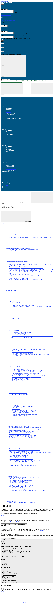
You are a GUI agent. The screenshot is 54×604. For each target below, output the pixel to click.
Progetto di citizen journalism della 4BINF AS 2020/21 (21, 432)
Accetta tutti (22, 524)
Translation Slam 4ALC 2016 (18, 334)
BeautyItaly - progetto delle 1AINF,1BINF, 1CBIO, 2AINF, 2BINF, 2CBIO (26, 279)
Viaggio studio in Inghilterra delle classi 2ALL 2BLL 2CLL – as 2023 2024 (26, 477)
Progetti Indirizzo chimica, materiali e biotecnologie (17, 261)
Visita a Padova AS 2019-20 (18, 304)
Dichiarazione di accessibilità (9, 575)
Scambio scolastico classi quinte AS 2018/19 (19, 482)
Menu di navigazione (26, 221)
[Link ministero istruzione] (7, 2)
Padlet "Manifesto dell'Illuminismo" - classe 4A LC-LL (24, 410)
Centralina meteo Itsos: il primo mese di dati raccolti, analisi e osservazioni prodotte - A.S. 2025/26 (31, 269)
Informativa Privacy (7, 572)
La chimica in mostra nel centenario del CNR (19, 274)
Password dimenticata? (6, 15)
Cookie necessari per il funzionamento (9, 534)
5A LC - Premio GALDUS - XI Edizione (21, 412)
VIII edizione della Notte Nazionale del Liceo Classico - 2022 (25, 373)
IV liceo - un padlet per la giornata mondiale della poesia (24, 414)
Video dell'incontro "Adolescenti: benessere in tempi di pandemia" (23, 502)
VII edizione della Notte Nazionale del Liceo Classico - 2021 (25, 374)
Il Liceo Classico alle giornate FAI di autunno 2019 (23, 353)
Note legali (5, 571)
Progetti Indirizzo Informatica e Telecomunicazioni (17, 426)
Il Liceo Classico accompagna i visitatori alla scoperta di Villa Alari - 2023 (28, 349)
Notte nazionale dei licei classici (16, 366)
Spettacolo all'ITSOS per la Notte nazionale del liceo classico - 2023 (27, 371)
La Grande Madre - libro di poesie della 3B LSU (20, 464)
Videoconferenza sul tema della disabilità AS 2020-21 (21, 451)
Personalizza (3, 524)
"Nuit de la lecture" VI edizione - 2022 (17, 481)
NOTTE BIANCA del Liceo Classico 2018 (21, 379)
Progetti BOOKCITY (14, 330)
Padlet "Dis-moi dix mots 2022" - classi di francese (20, 480)
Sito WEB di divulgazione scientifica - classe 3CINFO (21, 437)
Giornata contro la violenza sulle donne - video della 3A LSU (22, 465)
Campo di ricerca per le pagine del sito (9, 202)
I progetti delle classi (7, 206)
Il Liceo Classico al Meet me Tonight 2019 (21, 320)
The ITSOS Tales (16, 409)
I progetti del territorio (11, 501)
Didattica (5, 205)
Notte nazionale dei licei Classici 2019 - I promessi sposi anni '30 (26, 377)
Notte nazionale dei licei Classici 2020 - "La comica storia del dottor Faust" (28, 375)
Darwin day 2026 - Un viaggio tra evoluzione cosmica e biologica (23, 270)
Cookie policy (6, 570)
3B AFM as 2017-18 (13, 250)
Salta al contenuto (4, 1)
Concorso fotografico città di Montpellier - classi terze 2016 (22, 489)
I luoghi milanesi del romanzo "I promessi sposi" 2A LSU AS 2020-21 (24, 450)
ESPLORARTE (13, 301)
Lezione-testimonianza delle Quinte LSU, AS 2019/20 (21, 453)
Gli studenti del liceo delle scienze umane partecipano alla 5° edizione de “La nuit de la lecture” (30, 452)
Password (16, 12)
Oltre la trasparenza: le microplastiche (17, 263)
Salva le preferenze (11, 538)
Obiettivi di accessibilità (8, 576)
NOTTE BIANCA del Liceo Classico (20, 382)
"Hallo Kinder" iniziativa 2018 (16, 487)
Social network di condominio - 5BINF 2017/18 (19, 434)
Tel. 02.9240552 (9, 550)
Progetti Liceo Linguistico (12, 476)
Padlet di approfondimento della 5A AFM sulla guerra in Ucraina (23, 249)
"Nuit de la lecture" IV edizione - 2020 (17, 457)
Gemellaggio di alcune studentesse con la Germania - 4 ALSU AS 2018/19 (25, 460)
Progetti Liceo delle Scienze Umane (14, 448)
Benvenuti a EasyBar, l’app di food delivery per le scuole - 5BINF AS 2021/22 (26, 431)
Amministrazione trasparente (9, 580)
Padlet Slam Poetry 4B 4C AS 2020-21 (17, 484)
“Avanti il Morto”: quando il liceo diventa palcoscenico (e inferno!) (26, 368)
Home (4, 203)
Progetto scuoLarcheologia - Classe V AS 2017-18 (23, 305)
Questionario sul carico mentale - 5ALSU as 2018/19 (21, 459)
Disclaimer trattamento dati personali (9, 591)
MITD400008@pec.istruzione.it (19, 552)
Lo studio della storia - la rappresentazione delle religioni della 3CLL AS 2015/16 (27, 490)
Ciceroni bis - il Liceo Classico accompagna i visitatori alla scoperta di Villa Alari (30, 350)
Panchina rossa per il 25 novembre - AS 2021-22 (22, 352)
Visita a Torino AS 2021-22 (18, 302)
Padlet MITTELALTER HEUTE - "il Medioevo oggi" (21, 485)
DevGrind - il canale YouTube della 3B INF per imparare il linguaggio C (25, 429)
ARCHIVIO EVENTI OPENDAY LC (18, 393)
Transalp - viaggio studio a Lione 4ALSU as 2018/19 (21, 461)
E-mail (15, 33)
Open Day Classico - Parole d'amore (20, 394)
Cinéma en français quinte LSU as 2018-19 (18, 456)
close (2, 94)
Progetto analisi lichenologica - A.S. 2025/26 (19, 266)
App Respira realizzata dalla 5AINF (17, 430)
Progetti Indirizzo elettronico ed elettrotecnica (16, 234)
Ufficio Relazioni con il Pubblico (10, 573)
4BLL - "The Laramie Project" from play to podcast (20, 478)
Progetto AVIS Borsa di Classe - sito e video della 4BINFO (22, 436)
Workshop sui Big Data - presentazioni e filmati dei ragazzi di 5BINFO (24, 435)
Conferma (7, 79)
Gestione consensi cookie (9, 578)
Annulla (2, 79)
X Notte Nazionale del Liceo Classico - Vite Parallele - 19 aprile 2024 (27, 370)
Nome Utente (17, 11)
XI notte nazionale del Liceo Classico (20, 369)
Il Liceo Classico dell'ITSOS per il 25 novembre (22, 407)
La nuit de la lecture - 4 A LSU (16, 462)
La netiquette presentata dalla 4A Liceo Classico (22, 406)
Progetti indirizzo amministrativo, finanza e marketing (18, 248)
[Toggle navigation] (12, 88)
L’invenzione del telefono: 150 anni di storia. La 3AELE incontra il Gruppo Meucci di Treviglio (30, 237)
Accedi (2, 3)
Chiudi (2, 43)
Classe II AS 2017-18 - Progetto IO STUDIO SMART (24, 411)
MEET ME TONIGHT (14, 318)
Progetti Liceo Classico (8, 207)
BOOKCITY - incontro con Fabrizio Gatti (21, 332)
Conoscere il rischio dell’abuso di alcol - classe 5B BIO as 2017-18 (24, 277)
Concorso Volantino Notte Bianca (19, 380)
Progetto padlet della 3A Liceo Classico (20, 415)
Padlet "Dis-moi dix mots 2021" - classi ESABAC (20, 486)
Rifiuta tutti (12, 524)
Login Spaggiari (37, 35)
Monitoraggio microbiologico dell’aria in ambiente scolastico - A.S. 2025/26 (26, 268)
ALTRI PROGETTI (13, 405)
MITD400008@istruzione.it (18, 551)
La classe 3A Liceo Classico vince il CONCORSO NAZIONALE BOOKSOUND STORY (32, 336)
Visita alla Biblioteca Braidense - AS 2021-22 (22, 333)
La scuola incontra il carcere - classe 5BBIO (19, 278)
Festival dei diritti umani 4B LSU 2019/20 (18, 455)
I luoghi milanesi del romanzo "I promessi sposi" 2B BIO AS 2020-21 (24, 275)
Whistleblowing (6, 577)
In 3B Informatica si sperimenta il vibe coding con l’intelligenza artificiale (25, 427)
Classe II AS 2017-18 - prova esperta (20, 378)
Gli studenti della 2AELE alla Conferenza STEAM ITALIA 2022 (23, 236)
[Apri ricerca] (42, 88)
